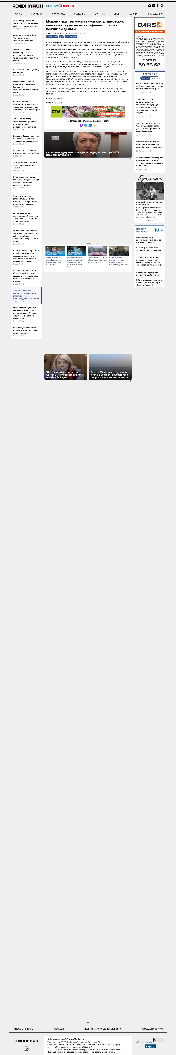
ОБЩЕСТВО (79, 13)
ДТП (61, 37)
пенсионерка (70, 37)
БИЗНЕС (133, 13)
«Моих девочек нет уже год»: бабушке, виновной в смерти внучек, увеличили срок (149, 86)
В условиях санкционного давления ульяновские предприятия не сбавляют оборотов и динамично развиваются (25, 313)
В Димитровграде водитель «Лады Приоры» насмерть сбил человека (149, 282)
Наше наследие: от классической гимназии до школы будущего (148, 240)
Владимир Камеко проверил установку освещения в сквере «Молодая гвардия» (26, 139)
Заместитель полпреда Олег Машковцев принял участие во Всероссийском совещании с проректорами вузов (26, 236)
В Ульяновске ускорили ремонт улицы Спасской (147, 273)
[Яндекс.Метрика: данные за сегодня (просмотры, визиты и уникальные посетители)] (144, 1042)
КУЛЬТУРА (99, 13)
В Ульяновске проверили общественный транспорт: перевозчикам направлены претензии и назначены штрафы (25, 276)
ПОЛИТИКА (36, 13)
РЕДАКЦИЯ (58, 1029)
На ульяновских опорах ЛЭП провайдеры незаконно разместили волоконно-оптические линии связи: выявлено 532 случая (26, 256)
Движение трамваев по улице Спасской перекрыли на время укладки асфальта (25, 23)
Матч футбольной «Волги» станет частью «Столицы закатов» (25, 165)
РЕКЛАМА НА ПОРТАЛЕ (152, 1029)
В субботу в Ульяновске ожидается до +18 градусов (148, 248)
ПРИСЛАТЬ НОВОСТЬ (23, 1029)
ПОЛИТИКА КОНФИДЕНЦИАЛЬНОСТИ (102, 1029)
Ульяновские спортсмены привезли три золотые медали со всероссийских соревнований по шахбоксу (149, 261)
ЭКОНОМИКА (58, 13)
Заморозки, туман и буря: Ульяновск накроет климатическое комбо (24, 38)
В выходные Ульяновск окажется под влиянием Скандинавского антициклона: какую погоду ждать (25, 87)
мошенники (52, 37)
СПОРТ (117, 13)
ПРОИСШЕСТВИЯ (155, 13)
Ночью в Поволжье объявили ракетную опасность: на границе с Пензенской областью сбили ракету (26, 55)
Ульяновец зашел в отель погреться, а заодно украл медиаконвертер (25, 330)
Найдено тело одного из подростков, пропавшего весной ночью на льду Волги (149, 144)
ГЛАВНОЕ (17, 13)
